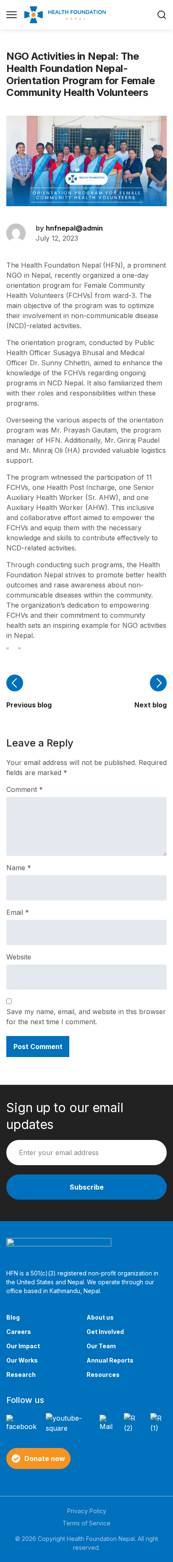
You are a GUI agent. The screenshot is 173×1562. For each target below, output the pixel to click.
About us (100, 1317)
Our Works (22, 1360)
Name (18, 867)
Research (21, 1374)
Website (18, 957)
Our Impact (23, 1345)
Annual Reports (110, 1360)
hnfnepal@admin (74, 228)
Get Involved (105, 1331)
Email (17, 912)
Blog (13, 1317)
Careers (18, 1331)
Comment (24, 789)
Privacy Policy (86, 1510)
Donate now (44, 1458)
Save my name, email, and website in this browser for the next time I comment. (86, 1016)
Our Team (101, 1345)
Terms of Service (86, 1523)
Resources (103, 1374)
